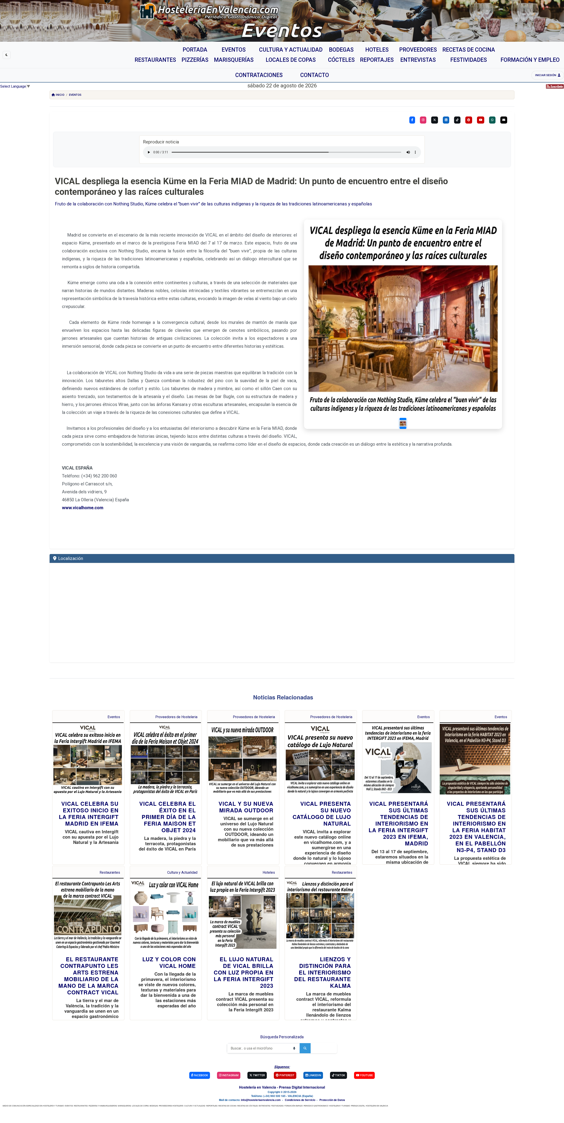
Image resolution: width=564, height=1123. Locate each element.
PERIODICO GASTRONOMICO (316, 1105)
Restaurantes (110, 872)
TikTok (339, 1075)
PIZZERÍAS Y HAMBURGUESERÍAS (103, 1105)
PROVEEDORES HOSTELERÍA (171, 1105)
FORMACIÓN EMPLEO (293, 1105)
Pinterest (286, 1075)
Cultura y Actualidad (182, 872)
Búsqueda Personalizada (282, 1037)
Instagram (229, 1075)
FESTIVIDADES (277, 1105)
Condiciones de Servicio (300, 1100)
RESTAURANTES (81, 1105)
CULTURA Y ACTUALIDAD (194, 1105)
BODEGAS (154, 1105)
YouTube (366, 1075)
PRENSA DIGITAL (358, 1105)
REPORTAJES (211, 1105)
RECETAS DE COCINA (227, 1105)
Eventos (75, 94)
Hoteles (269, 872)
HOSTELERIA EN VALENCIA (377, 1105)
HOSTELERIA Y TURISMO (339, 1105)
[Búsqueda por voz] (294, 1048)
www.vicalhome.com (82, 507)
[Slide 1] (403, 423)
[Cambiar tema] (7, 55)
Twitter (258, 1075)
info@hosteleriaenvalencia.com (261, 1100)
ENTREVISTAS (264, 1105)
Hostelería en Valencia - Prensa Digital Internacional (282, 1087)
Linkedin (314, 1075)
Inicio (60, 94)
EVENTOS (69, 1105)
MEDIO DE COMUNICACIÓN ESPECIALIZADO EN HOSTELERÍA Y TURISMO (33, 1105)
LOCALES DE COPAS (140, 1105)
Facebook (200, 1075)
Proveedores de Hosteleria (176, 717)
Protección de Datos (332, 1100)
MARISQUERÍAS (124, 1105)
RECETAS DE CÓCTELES (247, 1105)
